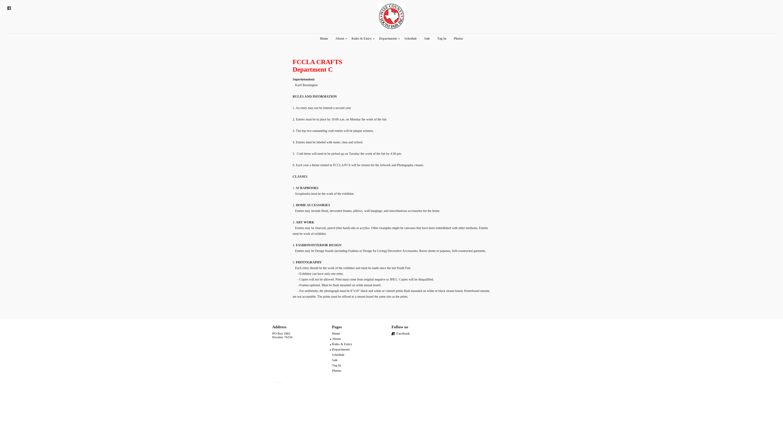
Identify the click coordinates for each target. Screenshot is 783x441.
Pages (337, 327)
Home (324, 38)
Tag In (441, 38)
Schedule (410, 38)
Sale (427, 38)
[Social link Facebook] (9, 8)
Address (279, 327)
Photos (458, 38)
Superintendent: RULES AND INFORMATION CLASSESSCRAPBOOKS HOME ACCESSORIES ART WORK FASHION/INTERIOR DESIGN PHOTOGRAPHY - (391, 188)
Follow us (400, 327)
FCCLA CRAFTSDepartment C (317, 65)
